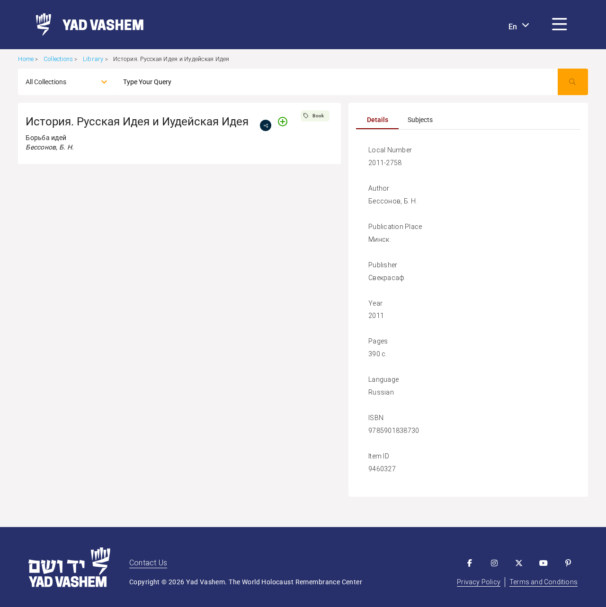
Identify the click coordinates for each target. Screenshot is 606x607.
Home (26, 58)
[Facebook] (469, 563)
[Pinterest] (568, 563)
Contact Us (148, 562)
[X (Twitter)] (518, 563)
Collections (58, 58)
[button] (560, 24)
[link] (85, 24)
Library (93, 58)
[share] (265, 125)
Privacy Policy (478, 582)
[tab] (377, 119)
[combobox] (58, 82)
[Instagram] (494, 563)
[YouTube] (543, 563)
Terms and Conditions (543, 582)
